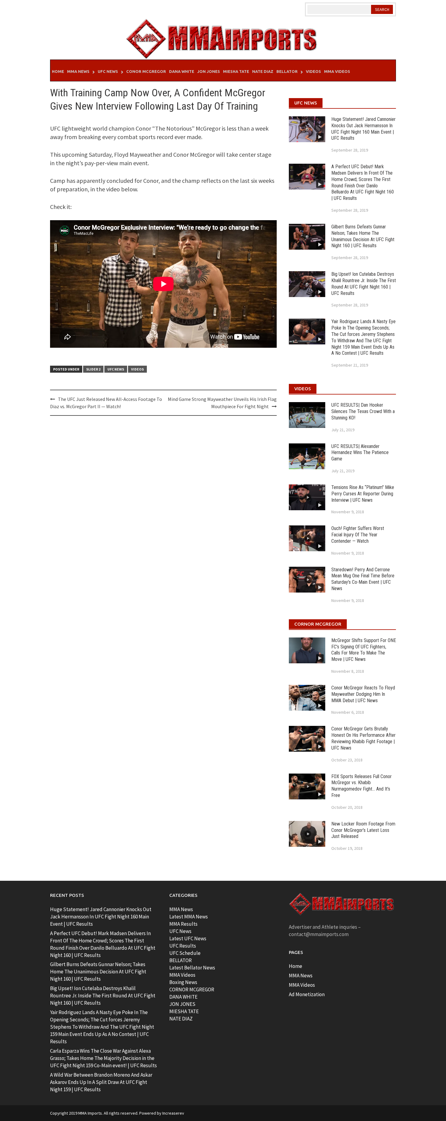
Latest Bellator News (192, 967)
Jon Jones (208, 71)
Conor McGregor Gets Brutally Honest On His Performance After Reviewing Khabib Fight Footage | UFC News (363, 738)
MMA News (78, 71)
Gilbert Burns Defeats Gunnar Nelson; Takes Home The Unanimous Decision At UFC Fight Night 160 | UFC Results (362, 236)
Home (58, 71)
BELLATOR (180, 960)
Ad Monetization (307, 994)
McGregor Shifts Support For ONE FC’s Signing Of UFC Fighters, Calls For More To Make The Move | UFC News (363, 649)
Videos (313, 71)
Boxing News (183, 982)
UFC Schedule (185, 953)
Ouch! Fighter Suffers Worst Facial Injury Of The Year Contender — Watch (357, 534)
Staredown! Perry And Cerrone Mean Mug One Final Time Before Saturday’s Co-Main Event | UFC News (362, 579)
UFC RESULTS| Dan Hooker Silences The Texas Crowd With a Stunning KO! (363, 411)
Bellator (287, 71)
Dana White (181, 71)
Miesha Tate (236, 71)
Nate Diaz (262, 71)
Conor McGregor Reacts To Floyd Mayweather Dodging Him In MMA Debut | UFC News (363, 694)
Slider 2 (93, 369)
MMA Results (183, 924)
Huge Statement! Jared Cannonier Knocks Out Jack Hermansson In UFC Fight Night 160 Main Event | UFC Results (363, 128)
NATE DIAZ (181, 1018)
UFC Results (182, 945)
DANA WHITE (183, 996)
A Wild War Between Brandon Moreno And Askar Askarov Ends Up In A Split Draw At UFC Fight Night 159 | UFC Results (101, 1082)
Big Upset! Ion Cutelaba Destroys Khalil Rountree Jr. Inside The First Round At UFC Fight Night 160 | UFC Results (363, 283)
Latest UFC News (187, 938)
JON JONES (182, 1004)
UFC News (108, 71)
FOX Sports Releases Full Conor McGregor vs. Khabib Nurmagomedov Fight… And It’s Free (361, 786)
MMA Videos (337, 71)
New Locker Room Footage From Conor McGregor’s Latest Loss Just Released (363, 830)
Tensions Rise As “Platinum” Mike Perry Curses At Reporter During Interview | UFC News (362, 493)
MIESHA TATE (184, 1011)
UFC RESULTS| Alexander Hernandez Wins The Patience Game (360, 452)
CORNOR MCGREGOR (191, 989)
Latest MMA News (188, 916)
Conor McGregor (146, 71)
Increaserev (173, 1113)
